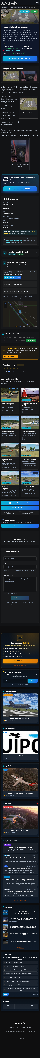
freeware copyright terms (14, 240)
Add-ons (4, 7)
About (17, 1027)
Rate (18, 44)
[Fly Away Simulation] (17, 3)
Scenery (33, 7)
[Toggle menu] (37, 2)
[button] (20, 312)
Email (5, 563)
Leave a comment (21, 526)
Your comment (8, 575)
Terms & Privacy (26, 1027)
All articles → (20, 947)
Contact (11, 1027)
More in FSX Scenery (21, 508)
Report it (9, 242)
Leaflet (19, 326)
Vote (5, 994)
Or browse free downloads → (20, 665)
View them (31, 340)
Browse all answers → (20, 900)
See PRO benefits (9, 356)
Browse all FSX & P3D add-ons (21, 503)
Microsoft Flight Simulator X (19, 7)
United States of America (12, 50)
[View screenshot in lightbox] (36, 21)
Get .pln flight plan (13, 277)
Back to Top (20, 1038)
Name (5, 555)
